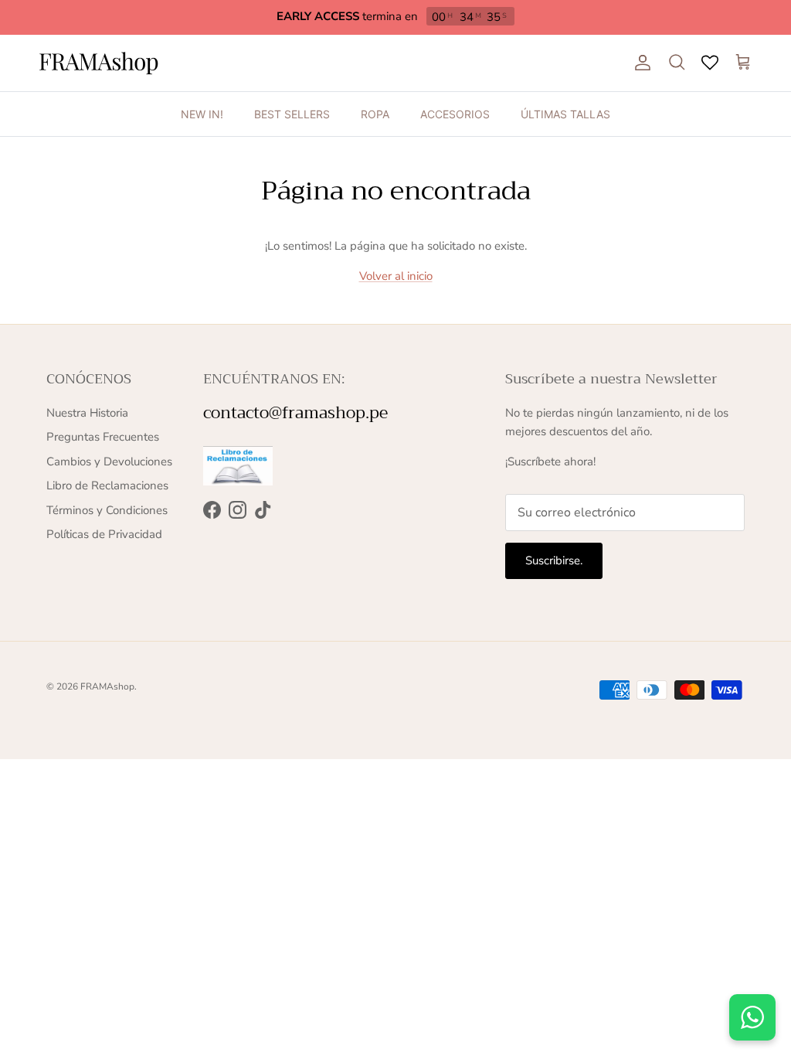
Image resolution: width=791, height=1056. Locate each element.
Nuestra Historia (87, 413)
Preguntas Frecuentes (102, 437)
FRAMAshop (107, 686)
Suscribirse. (553, 560)
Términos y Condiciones (107, 510)
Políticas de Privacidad (104, 534)
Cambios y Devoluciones (109, 461)
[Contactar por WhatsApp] (752, 1017)
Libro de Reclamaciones (107, 485)
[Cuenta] (639, 62)
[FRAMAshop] (98, 63)
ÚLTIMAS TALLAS (565, 114)
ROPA (375, 114)
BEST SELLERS (292, 114)
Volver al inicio (396, 276)
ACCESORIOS (455, 114)
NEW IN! (202, 114)
